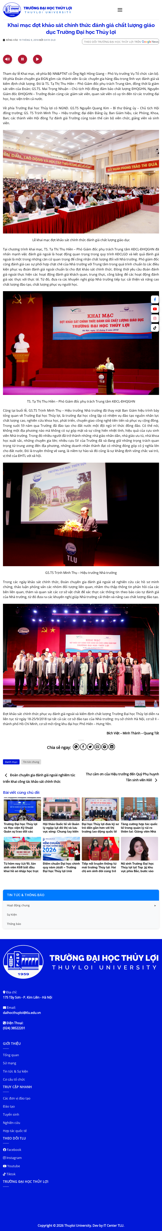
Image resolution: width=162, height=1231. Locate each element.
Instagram (14, 1158)
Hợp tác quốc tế (15, 1131)
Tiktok (10, 1174)
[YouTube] (155, 309)
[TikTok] (155, 328)
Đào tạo (9, 1106)
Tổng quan (11, 1055)
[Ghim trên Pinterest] (104, 747)
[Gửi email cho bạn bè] (97, 747)
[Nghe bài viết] (7, 59)
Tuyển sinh (11, 1114)
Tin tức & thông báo (25, 895)
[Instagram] (155, 318)
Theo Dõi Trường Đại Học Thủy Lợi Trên (112, 42)
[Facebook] (155, 299)
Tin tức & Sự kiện (15, 1071)
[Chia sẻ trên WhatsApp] (76, 747)
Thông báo (14, 924)
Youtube (13, 1166)
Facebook (13, 1150)
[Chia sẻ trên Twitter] (90, 747)
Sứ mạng (9, 1063)
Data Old (50, 39)
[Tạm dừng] (22, 59)
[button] (120, 10)
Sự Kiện (12, 914)
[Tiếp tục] (37, 59)
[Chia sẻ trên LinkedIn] (111, 747)
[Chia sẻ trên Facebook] (83, 747)
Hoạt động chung (18, 905)
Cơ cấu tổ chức (14, 1079)
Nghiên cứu (11, 1123)
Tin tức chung (31, 762)
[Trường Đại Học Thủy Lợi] (37, 9)
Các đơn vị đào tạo (16, 1098)
